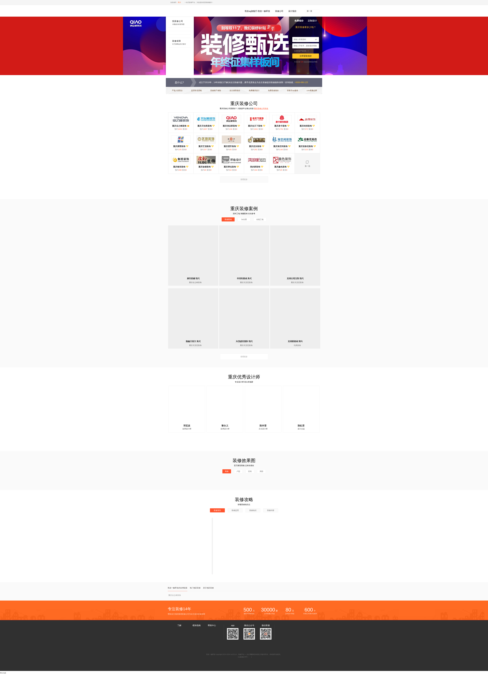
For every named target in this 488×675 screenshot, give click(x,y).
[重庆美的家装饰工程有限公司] (256, 160)
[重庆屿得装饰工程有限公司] (307, 119)
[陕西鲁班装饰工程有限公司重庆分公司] (180, 160)
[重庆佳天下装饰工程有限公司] (256, 119)
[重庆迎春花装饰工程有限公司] (307, 139)
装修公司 (279, 11)
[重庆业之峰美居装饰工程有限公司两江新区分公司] (180, 119)
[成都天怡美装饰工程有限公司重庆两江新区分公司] (206, 119)
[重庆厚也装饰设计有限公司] (231, 160)
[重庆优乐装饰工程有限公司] (256, 139)
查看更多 (244, 179)
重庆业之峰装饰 (174, 595)
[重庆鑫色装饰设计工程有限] (282, 160)
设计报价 (292, 11)
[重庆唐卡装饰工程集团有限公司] (282, 119)
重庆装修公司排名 (261, 108)
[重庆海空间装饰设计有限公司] (282, 139)
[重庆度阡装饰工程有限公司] (231, 139)
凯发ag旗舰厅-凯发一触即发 (257, 11)
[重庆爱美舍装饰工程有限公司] (180, 139)
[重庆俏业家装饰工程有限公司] (231, 119)
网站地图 (3, 673)
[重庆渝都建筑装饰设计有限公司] (206, 160)
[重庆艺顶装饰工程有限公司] (206, 139)
